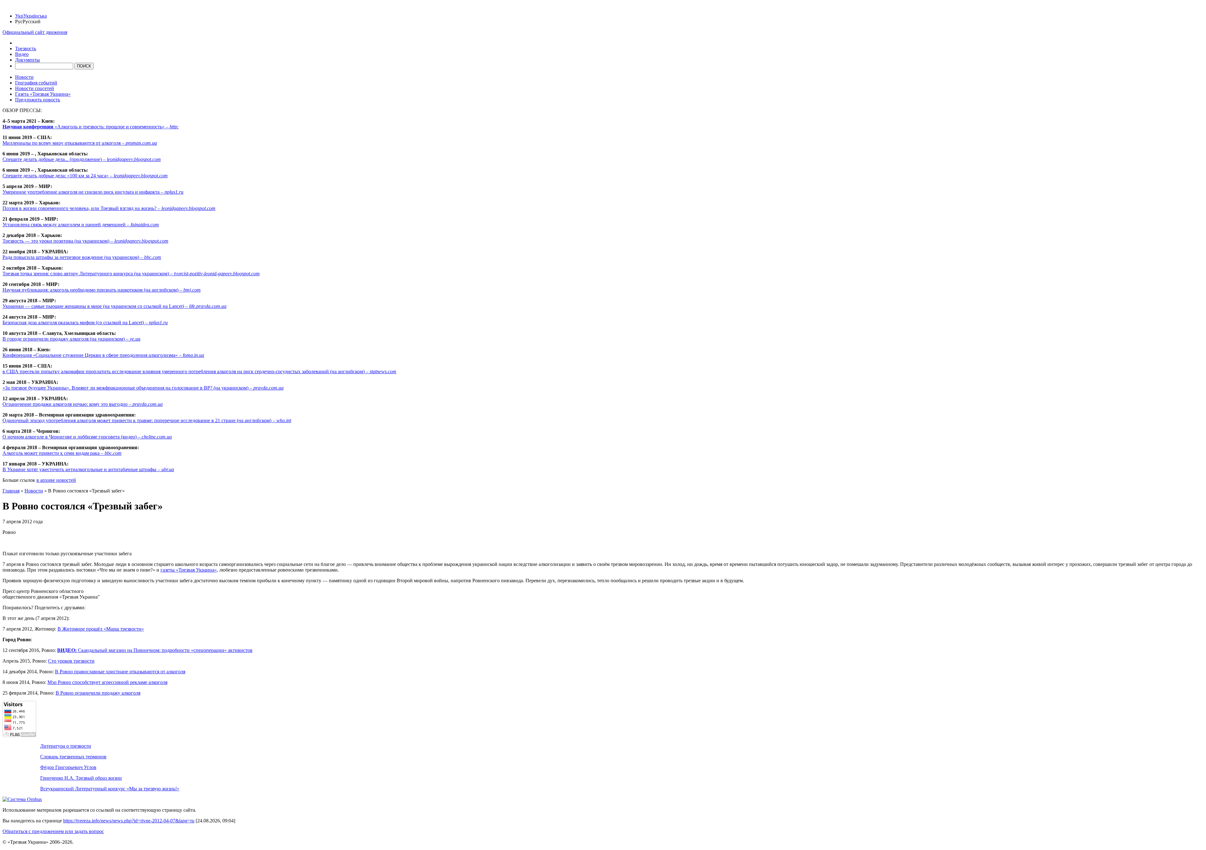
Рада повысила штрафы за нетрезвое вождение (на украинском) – (82, 257)
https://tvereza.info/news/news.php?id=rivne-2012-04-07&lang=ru (128, 820)
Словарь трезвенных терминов (73, 756)
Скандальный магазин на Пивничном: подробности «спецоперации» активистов (155, 650)
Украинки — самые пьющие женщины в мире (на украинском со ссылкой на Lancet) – (114, 306)
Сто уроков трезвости (71, 661)
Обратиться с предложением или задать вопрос (53, 831)
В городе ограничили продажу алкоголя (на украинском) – (71, 339)
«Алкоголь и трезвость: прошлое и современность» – (91, 126)
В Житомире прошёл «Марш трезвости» (100, 629)
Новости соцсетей (34, 88)
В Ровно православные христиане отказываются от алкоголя (120, 671)
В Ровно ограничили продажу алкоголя (98, 693)
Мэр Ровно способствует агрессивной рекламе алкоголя (107, 682)
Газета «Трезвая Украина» (43, 94)
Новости (24, 77)
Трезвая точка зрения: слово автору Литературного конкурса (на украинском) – (131, 273)
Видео (22, 54)
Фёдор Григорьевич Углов (68, 767)
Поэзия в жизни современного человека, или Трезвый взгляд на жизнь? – (109, 208)
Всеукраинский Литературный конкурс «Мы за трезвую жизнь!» (109, 788)
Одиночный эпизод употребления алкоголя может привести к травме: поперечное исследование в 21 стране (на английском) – (147, 420)
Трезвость (25, 48)
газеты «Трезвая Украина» (188, 570)
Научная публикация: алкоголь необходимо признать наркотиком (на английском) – (102, 290)
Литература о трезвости (65, 746)
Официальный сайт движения (35, 32)
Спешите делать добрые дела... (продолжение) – (82, 159)
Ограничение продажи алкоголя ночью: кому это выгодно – (83, 404)
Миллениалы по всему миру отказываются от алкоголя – (80, 143)
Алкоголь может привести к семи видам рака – (62, 453)
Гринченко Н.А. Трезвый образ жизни (81, 778)
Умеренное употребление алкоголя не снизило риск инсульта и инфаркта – (93, 192)
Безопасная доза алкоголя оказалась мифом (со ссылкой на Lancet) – (85, 322)
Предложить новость (37, 99)
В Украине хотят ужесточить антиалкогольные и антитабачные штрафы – (88, 469)
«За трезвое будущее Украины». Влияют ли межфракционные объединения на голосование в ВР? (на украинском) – (143, 387)
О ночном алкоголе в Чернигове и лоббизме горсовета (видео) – (87, 436)
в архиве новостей (56, 480)
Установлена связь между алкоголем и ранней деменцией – (81, 224)
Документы (27, 59)
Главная (11, 490)
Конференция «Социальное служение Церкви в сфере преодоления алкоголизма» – (103, 355)
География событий (36, 82)
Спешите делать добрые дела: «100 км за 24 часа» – (85, 175)
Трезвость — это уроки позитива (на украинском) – (85, 241)
